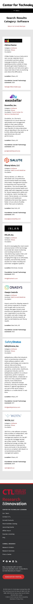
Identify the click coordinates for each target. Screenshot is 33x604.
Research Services (8, 551)
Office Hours (6, 530)
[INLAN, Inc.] (17, 229)
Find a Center (6, 554)
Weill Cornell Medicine (18, 170)
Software (14, 48)
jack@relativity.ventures (12, 151)
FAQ (3, 537)
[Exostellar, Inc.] (17, 98)
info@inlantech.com (11, 278)
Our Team (5, 513)
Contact (20, 595)
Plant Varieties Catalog (9, 524)
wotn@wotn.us (9, 468)
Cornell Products (8, 520)
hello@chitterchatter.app (13, 87)
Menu (17, 11)
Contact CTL (6, 517)
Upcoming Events (8, 527)
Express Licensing (8, 534)
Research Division (8, 547)
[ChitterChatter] (17, 40)
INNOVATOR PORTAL (13, 577)
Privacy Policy (19, 599)
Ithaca (13, 50)
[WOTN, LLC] (17, 416)
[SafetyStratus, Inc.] (17, 342)
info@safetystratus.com (12, 407)
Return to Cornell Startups (16, 26)
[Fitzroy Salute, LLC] (17, 160)
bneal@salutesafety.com (13, 219)
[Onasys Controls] (17, 287)
